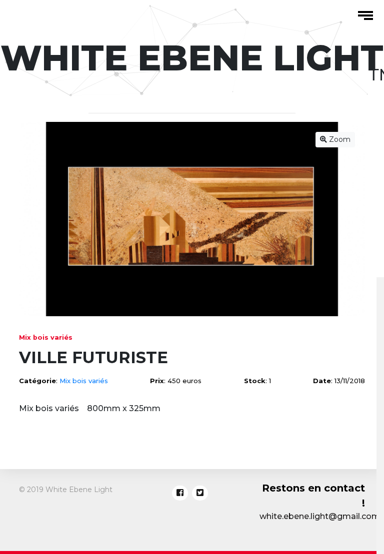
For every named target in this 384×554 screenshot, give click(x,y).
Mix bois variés (84, 381)
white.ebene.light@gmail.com (320, 516)
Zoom (338, 139)
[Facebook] (180, 493)
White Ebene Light (192, 57)
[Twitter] (200, 493)
